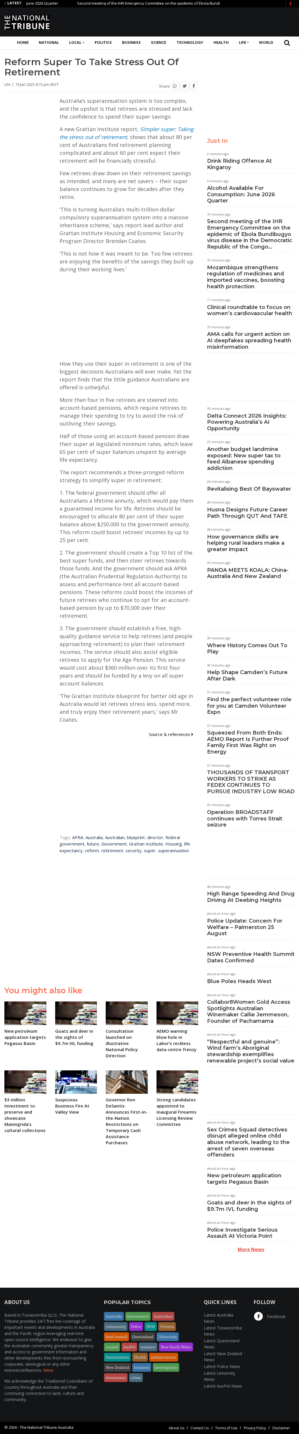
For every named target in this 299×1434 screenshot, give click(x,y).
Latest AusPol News (223, 1386)
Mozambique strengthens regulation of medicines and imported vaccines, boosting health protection (246, 277)
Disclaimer (281, 1428)
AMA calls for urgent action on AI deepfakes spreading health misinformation (249, 340)
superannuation (173, 850)
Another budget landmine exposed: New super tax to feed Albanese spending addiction (244, 458)
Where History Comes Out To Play (247, 648)
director (155, 837)
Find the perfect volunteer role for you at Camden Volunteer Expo (249, 705)
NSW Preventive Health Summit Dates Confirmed (251, 957)
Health (221, 42)
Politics (103, 42)
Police (136, 1326)
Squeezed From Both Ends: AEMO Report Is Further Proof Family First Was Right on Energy (248, 742)
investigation (166, 1367)
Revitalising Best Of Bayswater (249, 489)
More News (251, 1249)
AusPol (129, 1347)
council (112, 1347)
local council (116, 1336)
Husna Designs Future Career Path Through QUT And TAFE (247, 512)
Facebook (276, 1316)
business (142, 1367)
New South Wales (176, 1347)
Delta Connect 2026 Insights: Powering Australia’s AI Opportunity (246, 422)
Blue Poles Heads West (239, 981)
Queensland (142, 1336)
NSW (150, 1326)
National (49, 42)
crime (136, 1377)
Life (242, 42)
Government (114, 844)
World (266, 42)
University (167, 1336)
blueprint (136, 837)
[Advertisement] (188, 21)
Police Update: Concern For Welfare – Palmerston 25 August (244, 927)
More (48, 1370)
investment (116, 1377)
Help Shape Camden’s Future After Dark (247, 675)
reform (92, 850)
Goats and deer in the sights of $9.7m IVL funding (249, 1205)
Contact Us (200, 1428)
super (150, 850)
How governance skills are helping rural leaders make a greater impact (245, 543)
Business (131, 42)
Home (23, 42)
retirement (112, 850)
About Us (176, 1428)
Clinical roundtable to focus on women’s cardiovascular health (249, 310)
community (116, 1326)
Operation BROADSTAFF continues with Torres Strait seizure (244, 818)
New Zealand (117, 1367)
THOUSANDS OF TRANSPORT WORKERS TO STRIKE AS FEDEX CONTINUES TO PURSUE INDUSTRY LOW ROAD (251, 782)
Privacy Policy (255, 1428)
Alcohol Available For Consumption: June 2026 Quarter (241, 194)
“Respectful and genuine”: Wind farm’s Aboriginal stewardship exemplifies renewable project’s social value (250, 1051)
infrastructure (163, 1357)
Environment (117, 1357)
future (93, 844)
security (134, 850)
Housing (173, 844)
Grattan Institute (146, 844)
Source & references (170, 734)
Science (158, 42)
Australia (94, 837)
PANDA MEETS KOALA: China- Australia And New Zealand (247, 573)
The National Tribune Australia (47, 1427)
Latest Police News (222, 1366)
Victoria (167, 1326)
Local (75, 42)
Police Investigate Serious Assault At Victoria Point (242, 1233)
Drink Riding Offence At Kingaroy (239, 164)
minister (148, 1347)
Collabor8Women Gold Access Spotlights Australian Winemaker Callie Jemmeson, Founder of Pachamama (248, 1011)
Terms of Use (226, 1428)
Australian (115, 837)
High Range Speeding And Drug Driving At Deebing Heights (251, 896)
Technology (190, 42)
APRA (77, 837)
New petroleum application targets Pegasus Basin (244, 1178)
